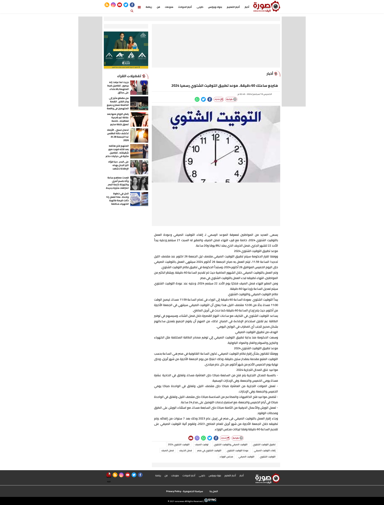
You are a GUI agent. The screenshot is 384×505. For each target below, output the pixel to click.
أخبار (247, 7)
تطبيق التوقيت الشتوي (264, 444)
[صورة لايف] (266, 6)
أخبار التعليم (233, 7)
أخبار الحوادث (185, 7)
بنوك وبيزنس (215, 7)
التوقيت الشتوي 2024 (179, 444)
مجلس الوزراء (226, 456)
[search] (132, 11)
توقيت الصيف (201, 444)
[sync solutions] (210, 501)
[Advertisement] (216, 47)
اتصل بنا (214, 491)
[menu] (139, 7)
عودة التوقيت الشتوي (238, 450)
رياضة (149, 7)
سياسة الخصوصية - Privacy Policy (184, 491)
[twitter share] (203, 99)
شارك (217, 99)
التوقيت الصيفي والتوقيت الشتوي (231, 444)
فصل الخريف (185, 450)
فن (158, 7)
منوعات (169, 7)
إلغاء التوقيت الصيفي (265, 450)
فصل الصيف (167, 450)
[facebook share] (209, 99)
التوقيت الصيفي (246, 456)
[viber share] (197, 438)
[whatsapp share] (197, 99)
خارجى (200, 7)
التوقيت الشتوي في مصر (209, 450)
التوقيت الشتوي (268, 456)
